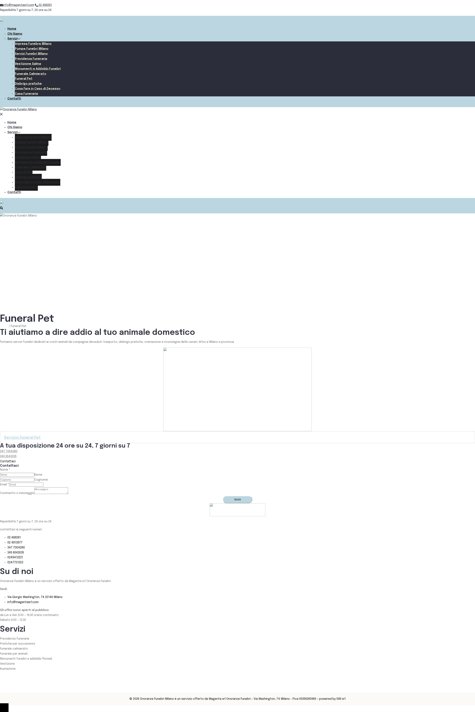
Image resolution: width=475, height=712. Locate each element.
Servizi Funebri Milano (31, 53)
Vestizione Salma (28, 63)
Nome (5, 469)
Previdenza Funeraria (31, 58)
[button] (8, 461)
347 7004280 (8, 451)
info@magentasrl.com (18, 5)
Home (11, 28)
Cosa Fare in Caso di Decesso (37, 88)
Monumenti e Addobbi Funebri (38, 68)
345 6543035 (8, 456)
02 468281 (45, 5)
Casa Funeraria (26, 93)
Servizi (12, 38)
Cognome (41, 479)
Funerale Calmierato (30, 73)
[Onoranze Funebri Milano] (18, 20)
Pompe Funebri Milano (31, 48)
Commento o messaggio (17, 493)
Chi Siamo (14, 33)
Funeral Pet (23, 78)
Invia (237, 499)
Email (4, 484)
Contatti (14, 98)
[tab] (237, 437)
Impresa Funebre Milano (33, 43)
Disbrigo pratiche (28, 83)
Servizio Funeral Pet (22, 438)
